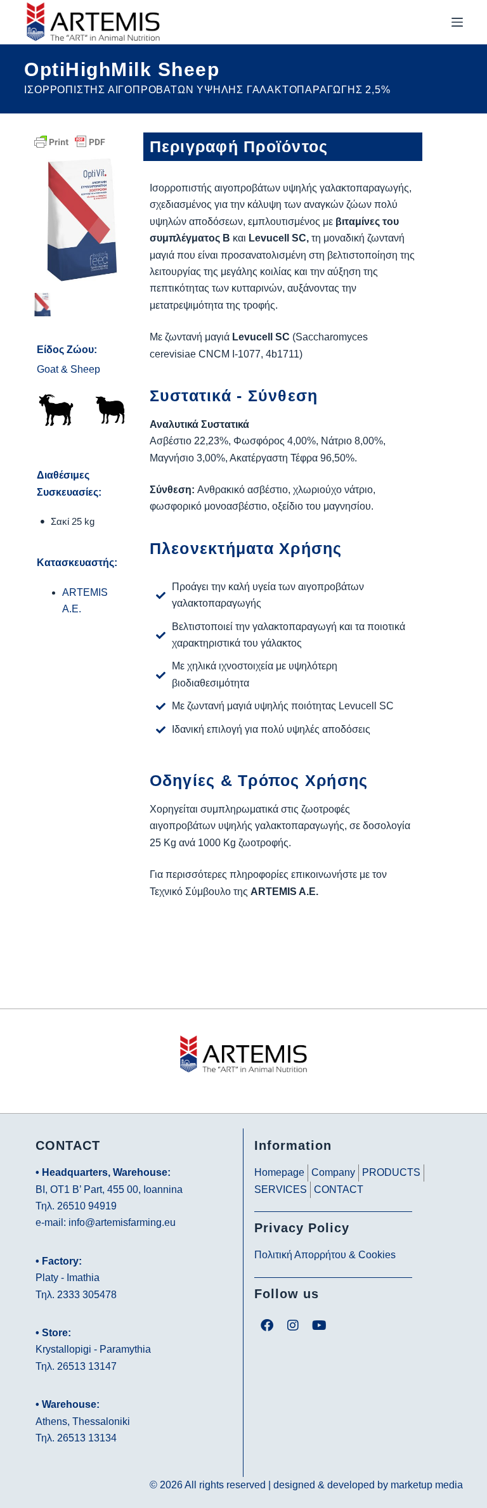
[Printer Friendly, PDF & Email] (69, 141)
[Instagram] (293, 1325)
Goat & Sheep (68, 369)
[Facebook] (267, 1325)
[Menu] (457, 22)
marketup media (427, 1484)
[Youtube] (319, 1325)
